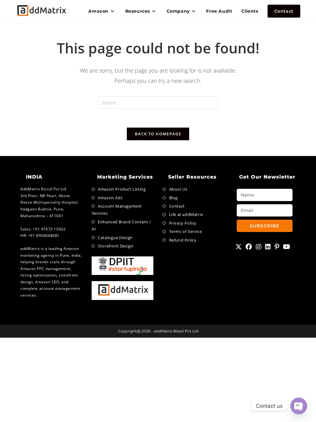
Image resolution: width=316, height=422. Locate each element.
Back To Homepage (158, 134)
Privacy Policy (183, 223)
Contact (177, 206)
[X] (238, 246)
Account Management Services (117, 209)
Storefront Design (115, 246)
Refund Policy (182, 240)
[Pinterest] (277, 246)
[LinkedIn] (268, 246)
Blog (173, 197)
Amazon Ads (110, 197)
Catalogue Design (115, 237)
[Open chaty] (298, 406)
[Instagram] (259, 246)
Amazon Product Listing (122, 189)
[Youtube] (286, 246)
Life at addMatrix (186, 214)
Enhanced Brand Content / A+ (121, 225)
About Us (178, 189)
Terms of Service (185, 231)
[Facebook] (249, 246)
